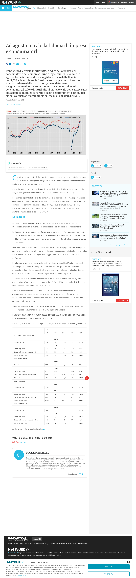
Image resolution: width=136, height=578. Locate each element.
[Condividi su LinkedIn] (10, 64)
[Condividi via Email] (17, 64)
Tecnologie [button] (62, 8)
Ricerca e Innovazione (85, 8)
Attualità (16, 58)
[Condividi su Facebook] (6, 64)
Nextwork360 (13, 553)
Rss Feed (28, 544)
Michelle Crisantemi (13, 105)
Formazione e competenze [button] (104, 8)
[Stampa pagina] (24, 64)
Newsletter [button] (122, 8)
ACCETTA (108, 566)
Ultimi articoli (41, 8)
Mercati (25, 58)
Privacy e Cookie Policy (40, 544)
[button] (6, 8)
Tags (21, 544)
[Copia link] (21, 64)
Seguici (35, 539)
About (10, 544)
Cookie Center (83, 544)
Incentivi (73, 8)
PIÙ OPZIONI (108, 574)
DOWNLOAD (123, 88)
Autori (16, 544)
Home (8, 58)
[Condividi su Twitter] (14, 64)
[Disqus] (46, 510)
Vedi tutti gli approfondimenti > (119, 245)
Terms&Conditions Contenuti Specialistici (63, 544)
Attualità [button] (51, 8)
